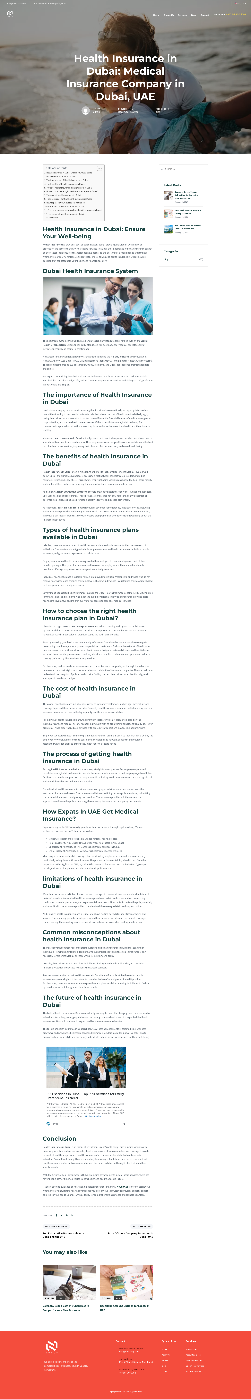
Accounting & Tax (193, 1354)
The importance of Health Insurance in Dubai (67, 180)
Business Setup (192, 1349)
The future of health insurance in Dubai (65, 214)
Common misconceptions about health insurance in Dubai (74, 210)
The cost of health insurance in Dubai (63, 195)
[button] (240, 3)
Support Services (193, 1371)
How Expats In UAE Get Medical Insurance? (66, 202)
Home (156, 15)
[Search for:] (183, 168)
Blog (193, 15)
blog (158, 111)
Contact (204, 15)
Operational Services (195, 1366)
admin (96, 111)
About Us (169, 15)
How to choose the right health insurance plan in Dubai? (72, 191)
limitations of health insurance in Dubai (65, 206)
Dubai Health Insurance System (61, 176)
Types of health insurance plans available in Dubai (69, 187)
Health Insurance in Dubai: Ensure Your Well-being (69, 172)
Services (182, 15)
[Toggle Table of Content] (98, 168)
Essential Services (194, 1360)
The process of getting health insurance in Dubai (69, 199)
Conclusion (52, 217)
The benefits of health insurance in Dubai (65, 184)
